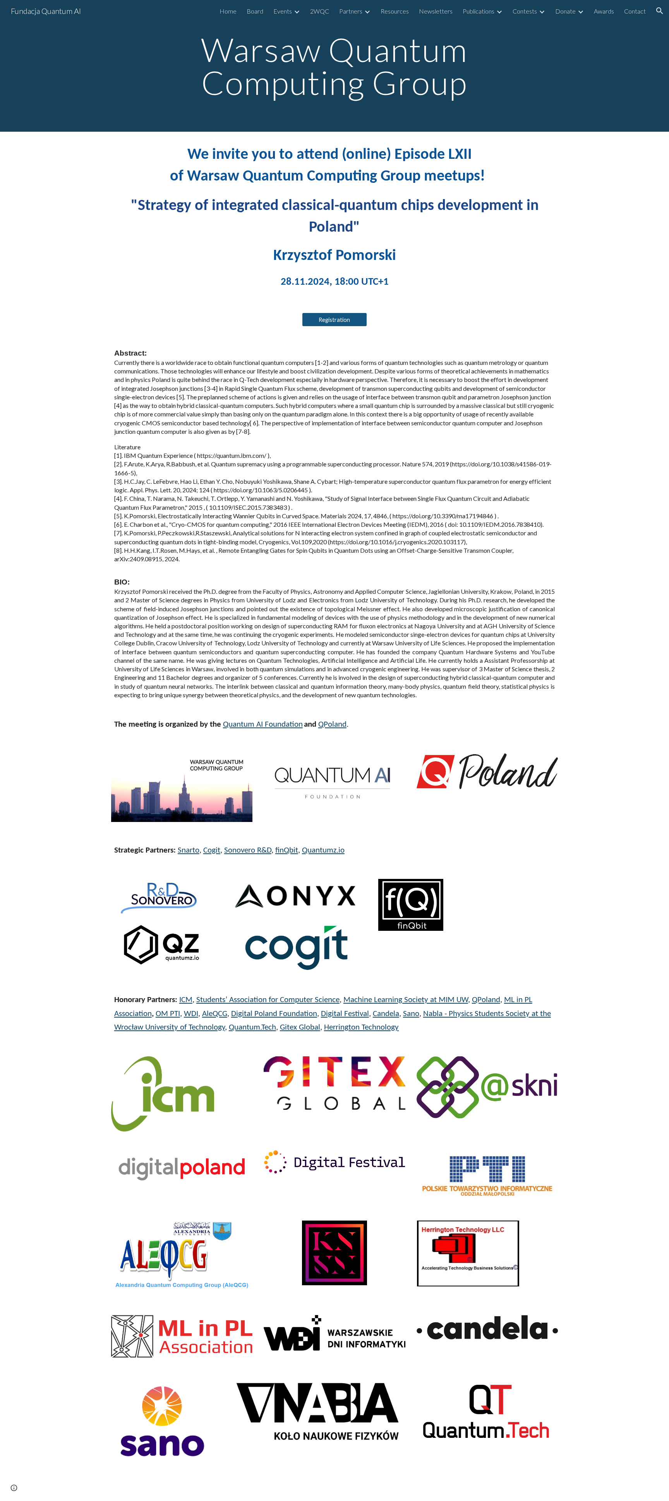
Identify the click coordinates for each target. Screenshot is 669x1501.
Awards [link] (604, 11)
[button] (659, 11)
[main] (334, 66)
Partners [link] (350, 11)
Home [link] (228, 11)
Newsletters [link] (436, 11)
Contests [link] (525, 11)
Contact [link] (635, 11)
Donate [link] (565, 11)
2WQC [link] (319, 11)
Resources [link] (395, 11)
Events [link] (282, 11)
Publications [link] (478, 11)
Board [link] (255, 11)
